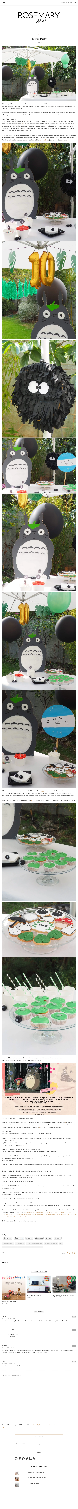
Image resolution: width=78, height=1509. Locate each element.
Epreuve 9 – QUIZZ (70, 1214)
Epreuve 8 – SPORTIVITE (56, 1214)
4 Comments (5, 1253)
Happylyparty (43, 791)
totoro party (38, 1247)
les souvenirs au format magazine (37, 1477)
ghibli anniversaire (9, 1247)
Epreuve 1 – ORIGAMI (32, 1212)
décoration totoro (51, 1243)
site (24, 1145)
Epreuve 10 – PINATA (8, 1217)
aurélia (5, 1345)
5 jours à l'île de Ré (33, 1483)
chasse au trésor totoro (35, 1243)
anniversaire (20, 1243)
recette (33, 800)
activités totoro (8, 1243)
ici (22, 124)
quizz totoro (31, 1217)
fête (60, 1243)
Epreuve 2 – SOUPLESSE (46, 1212)
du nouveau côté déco (34, 1295)
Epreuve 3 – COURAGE (61, 1212)
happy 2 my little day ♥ (9, 1301)
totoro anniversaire (25, 1247)
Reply (74, 1316)
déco (39, 35)
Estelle (5, 1262)
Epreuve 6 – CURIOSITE (31, 1214)
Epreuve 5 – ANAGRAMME (15, 1214)
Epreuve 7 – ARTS (43, 1214)
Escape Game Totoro (21, 1217)
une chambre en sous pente (36, 1472)
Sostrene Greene (44, 140)
